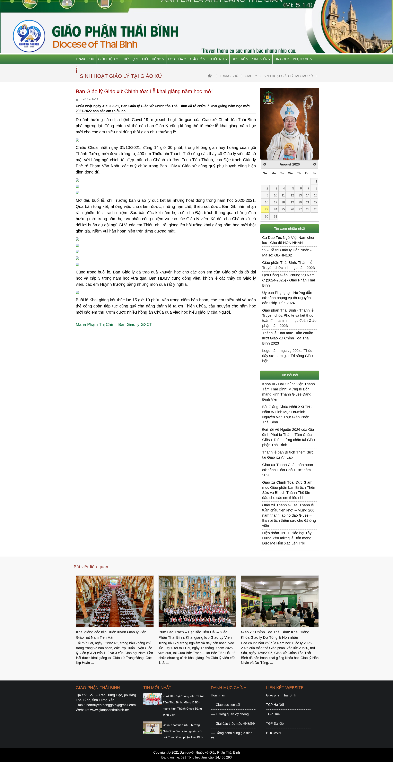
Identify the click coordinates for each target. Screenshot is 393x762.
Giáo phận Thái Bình (281, 695)
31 (275, 216)
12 (292, 195)
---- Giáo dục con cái (225, 704)
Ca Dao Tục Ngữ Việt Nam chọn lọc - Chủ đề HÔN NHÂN (288, 240)
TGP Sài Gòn (276, 723)
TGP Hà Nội (275, 704)
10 (275, 195)
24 (275, 209)
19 (292, 202)
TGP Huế (273, 714)
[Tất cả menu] (77, 68)
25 (283, 209)
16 (266, 202)
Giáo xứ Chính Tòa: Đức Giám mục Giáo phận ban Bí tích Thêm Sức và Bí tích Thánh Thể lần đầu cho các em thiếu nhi (289, 490)
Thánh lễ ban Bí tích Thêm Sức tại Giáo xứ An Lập (287, 454)
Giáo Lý (196, 59)
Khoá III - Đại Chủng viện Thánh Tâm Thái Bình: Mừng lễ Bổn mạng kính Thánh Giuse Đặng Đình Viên (288, 391)
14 (307, 195)
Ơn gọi (280, 59)
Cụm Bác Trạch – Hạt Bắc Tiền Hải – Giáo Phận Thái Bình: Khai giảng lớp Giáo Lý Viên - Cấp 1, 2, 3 (113, 635)
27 (300, 209)
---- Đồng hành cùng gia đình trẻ (231, 735)
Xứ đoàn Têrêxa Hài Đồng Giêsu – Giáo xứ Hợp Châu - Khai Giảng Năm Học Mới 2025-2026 (277, 635)
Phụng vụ (301, 59)
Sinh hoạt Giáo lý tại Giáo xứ (288, 76)
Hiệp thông (151, 59)
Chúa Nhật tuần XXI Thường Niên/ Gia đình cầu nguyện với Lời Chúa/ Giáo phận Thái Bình (183, 731)
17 (275, 202)
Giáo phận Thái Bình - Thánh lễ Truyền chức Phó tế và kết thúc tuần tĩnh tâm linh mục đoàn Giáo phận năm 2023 (289, 318)
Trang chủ (85, 59)
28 (307, 209)
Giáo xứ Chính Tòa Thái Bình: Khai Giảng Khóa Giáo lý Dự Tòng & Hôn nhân (192, 635)
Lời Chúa (175, 59)
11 (283, 195)
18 (283, 202)
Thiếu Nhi (217, 59)
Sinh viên (260, 59)
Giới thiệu (106, 59)
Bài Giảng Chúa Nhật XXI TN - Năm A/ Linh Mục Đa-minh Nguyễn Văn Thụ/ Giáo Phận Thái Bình (287, 414)
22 (315, 202)
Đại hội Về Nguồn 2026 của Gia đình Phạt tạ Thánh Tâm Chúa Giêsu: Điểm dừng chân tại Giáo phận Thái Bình (288, 437)
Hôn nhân (218, 695)
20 (300, 202)
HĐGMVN (273, 733)
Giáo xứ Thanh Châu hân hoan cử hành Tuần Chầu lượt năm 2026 (287, 470)
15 (315, 195)
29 (315, 209)
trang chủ (229, 76)
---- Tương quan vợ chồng (230, 714)
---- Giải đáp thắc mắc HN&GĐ (233, 723)
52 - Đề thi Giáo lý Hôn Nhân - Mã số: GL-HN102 (287, 252)
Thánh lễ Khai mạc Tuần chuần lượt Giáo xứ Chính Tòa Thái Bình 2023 (287, 338)
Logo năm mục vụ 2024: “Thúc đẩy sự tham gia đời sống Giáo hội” (287, 356)
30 (266, 216)
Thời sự (128, 59)
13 (300, 195)
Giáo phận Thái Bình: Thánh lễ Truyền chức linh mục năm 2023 (288, 265)
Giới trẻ (238, 59)
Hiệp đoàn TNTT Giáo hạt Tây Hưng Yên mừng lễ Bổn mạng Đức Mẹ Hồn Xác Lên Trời (287, 538)
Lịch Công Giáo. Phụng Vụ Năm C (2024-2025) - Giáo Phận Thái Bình (288, 280)
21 (307, 202)
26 (292, 209)
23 (266, 209)
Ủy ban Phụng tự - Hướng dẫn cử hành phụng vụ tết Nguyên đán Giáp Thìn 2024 (287, 298)
